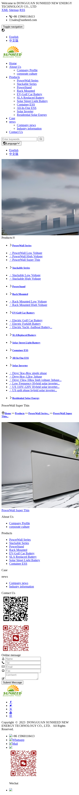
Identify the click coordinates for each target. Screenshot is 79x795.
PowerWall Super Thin (26, 259)
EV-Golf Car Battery (29, 94)
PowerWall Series (27, 80)
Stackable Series (27, 84)
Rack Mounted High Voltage (29, 305)
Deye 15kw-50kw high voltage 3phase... (37, 380)
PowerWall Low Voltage (27, 253)
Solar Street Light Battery (32, 101)
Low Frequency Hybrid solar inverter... (36, 383)
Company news (26, 125)
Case (12, 118)
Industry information (29, 128)
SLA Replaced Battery (30, 97)
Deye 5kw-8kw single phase (29, 373)
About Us (15, 66)
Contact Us (16, 132)
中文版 (13, 40)
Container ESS (26, 104)
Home (13, 63)
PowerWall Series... (38, 413)
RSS (22, 10)
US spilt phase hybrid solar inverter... (34, 390)
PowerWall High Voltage (27, 256)
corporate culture (27, 73)
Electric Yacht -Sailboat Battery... (32, 327)
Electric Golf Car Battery (27, 320)
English (13, 36)
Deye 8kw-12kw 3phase (27, 376)
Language (11, 143)
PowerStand (24, 87)
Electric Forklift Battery (26, 323)
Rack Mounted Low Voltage (29, 301)
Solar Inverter (25, 111)
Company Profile (27, 70)
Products (14, 77)
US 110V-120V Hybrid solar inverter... (35, 386)
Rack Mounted (26, 90)
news (12, 121)
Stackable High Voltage (26, 278)
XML (5, 10)
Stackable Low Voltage (26, 275)
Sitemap (14, 10)
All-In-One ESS (26, 108)
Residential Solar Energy (32, 114)
